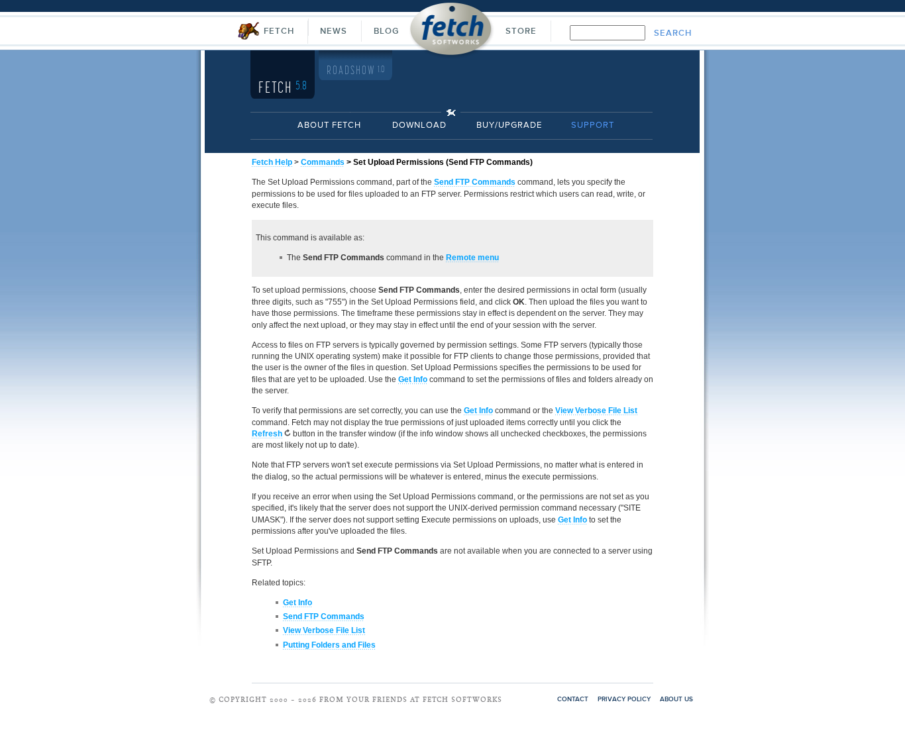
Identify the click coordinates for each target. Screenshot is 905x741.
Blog (386, 31)
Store (521, 31)
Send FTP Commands (474, 182)
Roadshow (355, 71)
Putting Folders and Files (329, 645)
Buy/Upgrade (509, 125)
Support (592, 125)
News (333, 31)
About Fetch (329, 125)
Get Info (412, 379)
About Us (676, 699)
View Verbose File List (324, 630)
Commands (323, 162)
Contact (572, 699)
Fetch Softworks (451, 33)
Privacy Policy (624, 699)
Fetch (279, 31)
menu (472, 257)
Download (419, 125)
